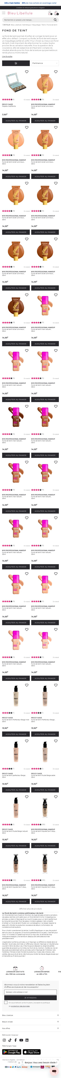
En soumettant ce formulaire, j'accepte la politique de (29, 1004)
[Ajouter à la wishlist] (26, 72)
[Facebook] (15, 1042)
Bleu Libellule (16, 25)
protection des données (20, 1006)
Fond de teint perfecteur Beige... (14, 775)
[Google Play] (11, 1054)
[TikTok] (10, 1042)
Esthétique (27, 25)
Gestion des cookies (15, 1062)
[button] (45, 13)
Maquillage (36, 25)
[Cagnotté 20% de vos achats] (30, 3)
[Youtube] (21, 1042)
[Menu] (3, 13)
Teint (44, 25)
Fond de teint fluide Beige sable (43, 775)
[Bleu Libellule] (23, 13)
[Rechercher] (55, 19)
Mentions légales (8, 1060)
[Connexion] (50, 13)
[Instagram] (4, 1042)
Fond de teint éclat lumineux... (42, 106)
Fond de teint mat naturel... (41, 329)
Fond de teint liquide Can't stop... (43, 831)
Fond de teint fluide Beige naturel (15, 831)
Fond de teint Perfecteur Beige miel (15, 720)
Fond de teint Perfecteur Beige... (43, 720)
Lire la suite (7, 56)
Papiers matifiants (9, 106)
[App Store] (32, 1054)
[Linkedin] (27, 1042)
